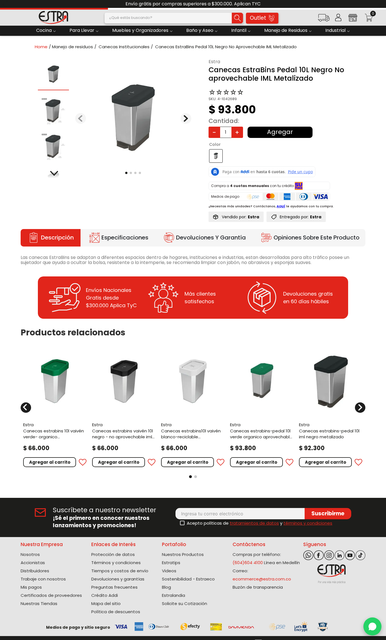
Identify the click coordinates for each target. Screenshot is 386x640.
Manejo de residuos (72, 46)
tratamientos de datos (254, 523)
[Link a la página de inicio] (43, 46)
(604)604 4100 (248, 563)
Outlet (258, 18)
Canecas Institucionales (124, 46)
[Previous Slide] (6, 4)
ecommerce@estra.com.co (262, 579)
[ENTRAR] (338, 17)
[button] (323, 19)
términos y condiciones (307, 523)
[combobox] (174, 18)
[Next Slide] (379, 4)
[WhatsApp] (372, 626)
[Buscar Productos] (237, 18)
